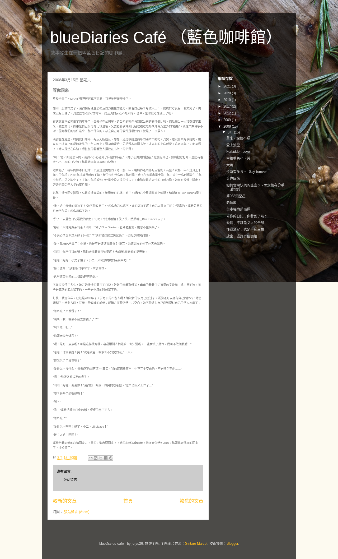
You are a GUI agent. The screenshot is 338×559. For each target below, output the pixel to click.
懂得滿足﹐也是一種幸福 (245, 229)
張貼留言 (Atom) (76, 512)
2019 (227, 100)
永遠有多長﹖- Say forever (246, 172)
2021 (227, 86)
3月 (231, 132)
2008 (227, 126)
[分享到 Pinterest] (110, 458)
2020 (227, 93)
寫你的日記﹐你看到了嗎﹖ (246, 216)
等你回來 (233, 178)
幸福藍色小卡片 (238, 158)
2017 (227, 106)
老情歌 (231, 203)
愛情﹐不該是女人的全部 (245, 223)
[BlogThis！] (95, 458)
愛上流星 (233, 145)
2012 (227, 113)
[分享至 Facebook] (105, 458)
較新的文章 (65, 501)
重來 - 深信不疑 (238, 138)
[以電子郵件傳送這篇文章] (90, 458)
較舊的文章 (191, 501)
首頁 (128, 501)
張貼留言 (70, 480)
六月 (229, 165)
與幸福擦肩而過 (238, 209)
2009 (227, 120)
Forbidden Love (238, 152)
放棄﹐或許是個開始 (241, 236)
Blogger (232, 544)
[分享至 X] (100, 458)
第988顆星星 (236, 196)
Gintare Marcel (196, 544)
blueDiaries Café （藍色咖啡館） (166, 37)
